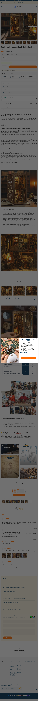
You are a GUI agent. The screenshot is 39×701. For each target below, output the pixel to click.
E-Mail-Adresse (23, 352)
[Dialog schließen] (36, 338)
